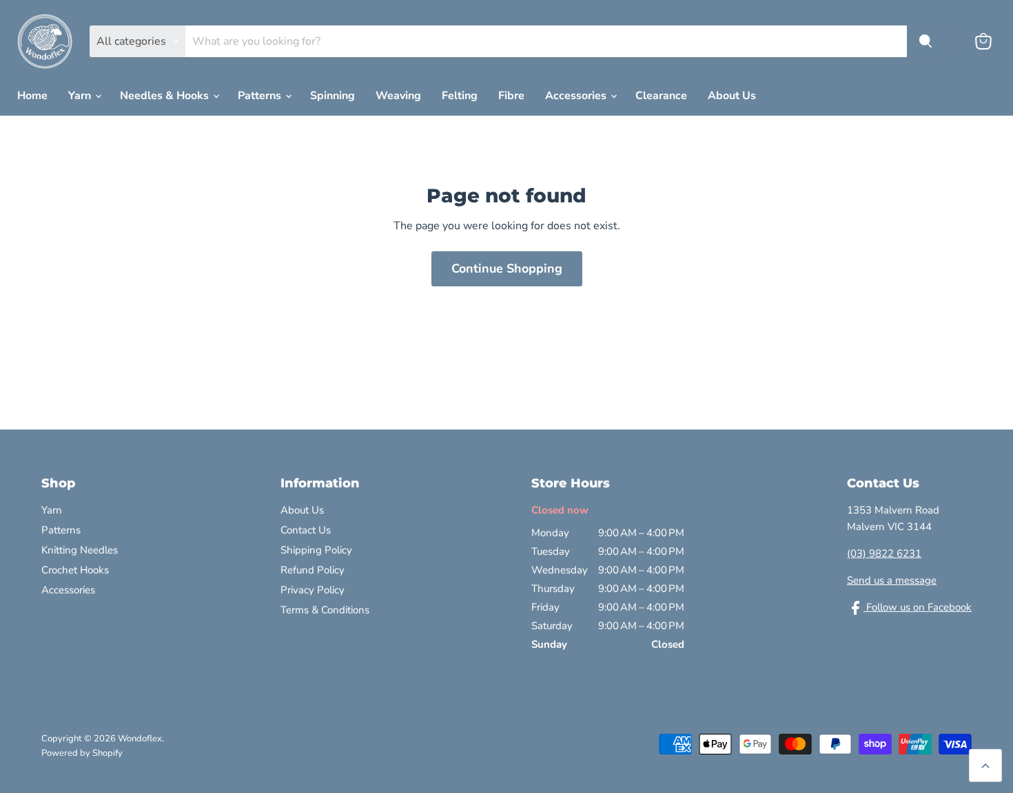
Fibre (511, 95)
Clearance (661, 95)
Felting (460, 95)
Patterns (261, 95)
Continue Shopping (506, 268)
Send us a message (892, 580)
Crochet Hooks (75, 570)
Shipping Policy (316, 550)
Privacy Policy (312, 590)
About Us (732, 95)
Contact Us (305, 530)
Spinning (332, 95)
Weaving (398, 95)
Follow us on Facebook (917, 607)
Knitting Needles (79, 550)
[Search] (925, 41)
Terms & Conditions (324, 610)
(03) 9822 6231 (884, 553)
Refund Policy (312, 570)
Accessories (577, 95)
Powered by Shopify (82, 753)
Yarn (81, 95)
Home (32, 95)
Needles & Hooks (166, 95)
